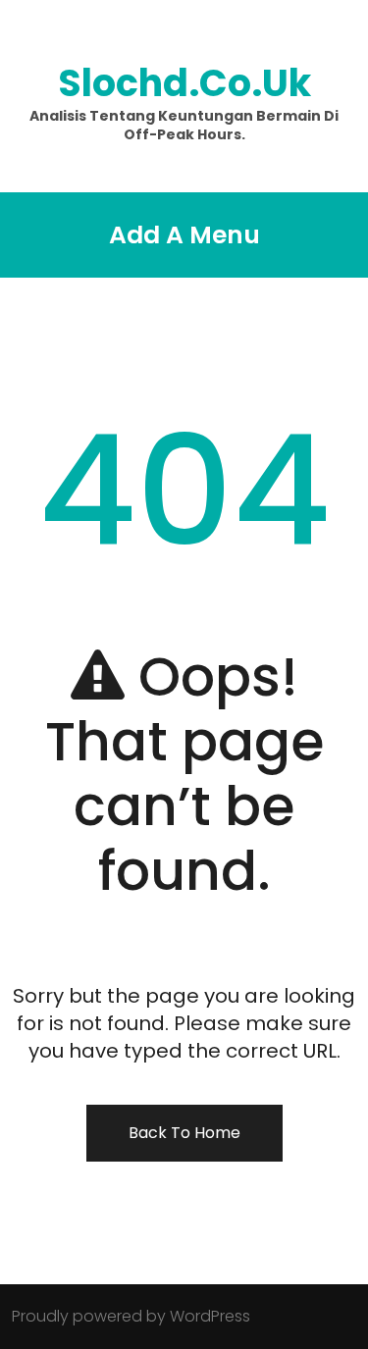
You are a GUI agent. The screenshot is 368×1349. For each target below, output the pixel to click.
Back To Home (184, 1132)
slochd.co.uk (184, 83)
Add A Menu (184, 235)
